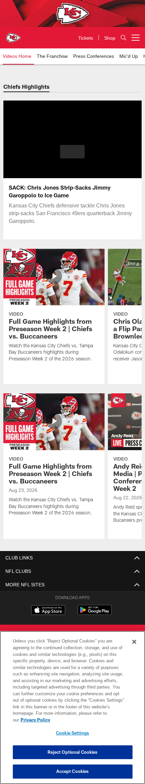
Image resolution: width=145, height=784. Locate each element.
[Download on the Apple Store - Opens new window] (48, 611)
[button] (72, 151)
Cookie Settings (72, 733)
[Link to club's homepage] (13, 35)
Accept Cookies (72, 771)
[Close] (134, 648)
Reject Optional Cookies (73, 752)
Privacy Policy (87, 719)
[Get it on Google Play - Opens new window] (94, 613)
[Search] (123, 37)
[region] (72, 711)
